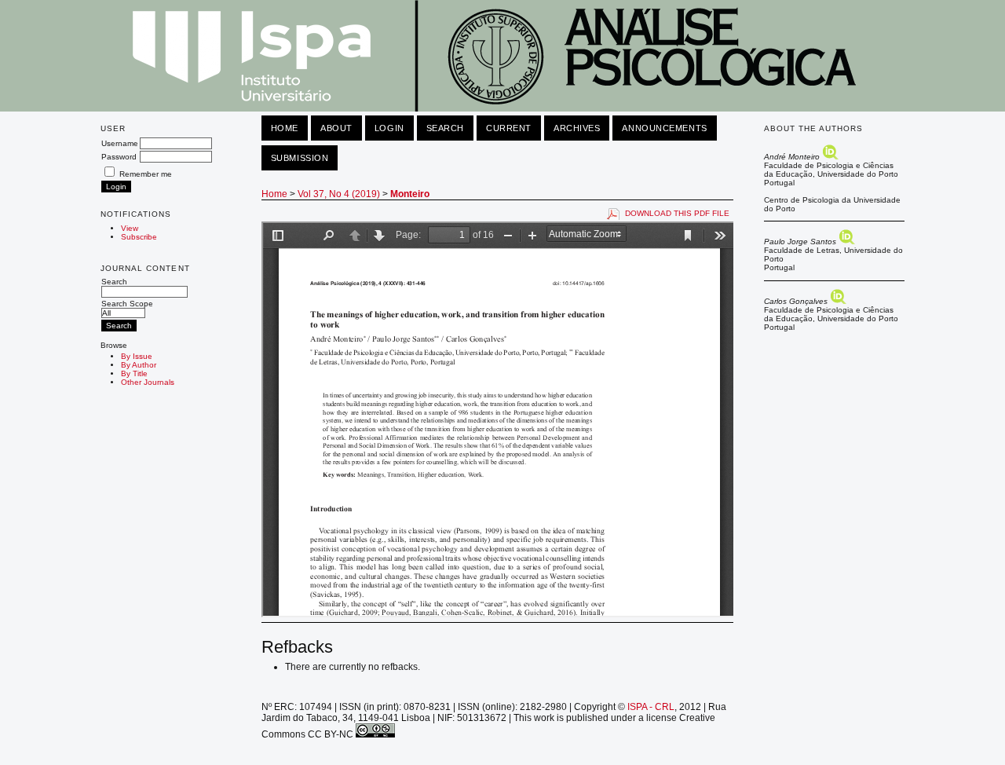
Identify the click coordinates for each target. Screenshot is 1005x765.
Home (284, 128)
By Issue (136, 356)
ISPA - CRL (650, 706)
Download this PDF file (677, 213)
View (129, 228)
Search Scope (127, 303)
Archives (577, 128)
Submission (300, 158)
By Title (134, 373)
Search (114, 281)
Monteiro (409, 194)
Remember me (145, 174)
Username (119, 143)
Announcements (664, 128)
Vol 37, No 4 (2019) (339, 194)
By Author (138, 365)
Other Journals (147, 382)
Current (509, 128)
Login (389, 128)
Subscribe (139, 236)
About (336, 128)
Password (119, 156)
